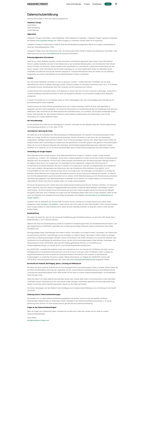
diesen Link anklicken (50, 204)
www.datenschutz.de (54, 53)
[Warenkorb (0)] (116, 4)
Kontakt (108, 4)
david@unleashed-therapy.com (38, 320)
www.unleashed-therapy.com (46, 40)
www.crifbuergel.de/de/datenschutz (82, 259)
